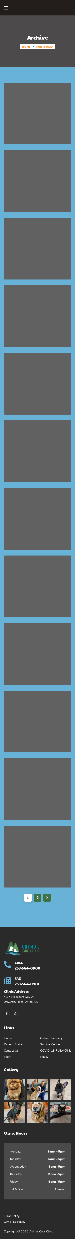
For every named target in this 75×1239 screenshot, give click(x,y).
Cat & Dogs (27, 198)
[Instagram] (15, 1013)
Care (29, 130)
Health (44, 130)
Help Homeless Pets (37, 183)
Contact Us (11, 1050)
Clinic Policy (11, 1216)
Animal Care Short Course (37, 386)
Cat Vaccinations (37, 521)
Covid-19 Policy (14, 1222)
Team (7, 1057)
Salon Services (37, 454)
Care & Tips (31, 463)
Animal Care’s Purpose (37, 251)
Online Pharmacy (51, 1038)
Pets (47, 265)
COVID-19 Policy (52, 1050)
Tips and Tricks (38, 656)
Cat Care (37, 589)
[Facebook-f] (7, 1013)
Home (26, 46)
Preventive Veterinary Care (37, 116)
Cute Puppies (37, 792)
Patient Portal (13, 1044)
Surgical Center (50, 1044)
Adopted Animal (37, 859)
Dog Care (37, 319)
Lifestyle (49, 198)
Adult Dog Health (37, 724)
